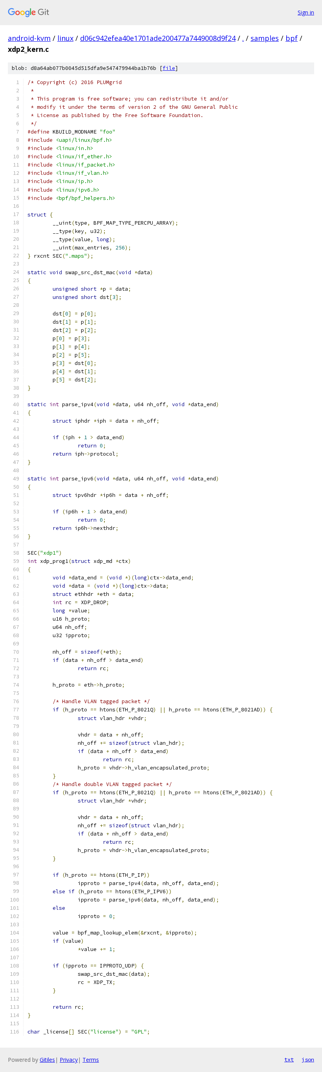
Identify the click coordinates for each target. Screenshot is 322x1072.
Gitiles (47, 1059)
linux (65, 38)
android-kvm (29, 38)
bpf (291, 38)
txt (289, 1059)
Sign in (306, 12)
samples (265, 38)
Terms (90, 1059)
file (169, 68)
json (308, 1059)
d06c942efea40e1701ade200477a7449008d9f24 (158, 38)
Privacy (69, 1059)
